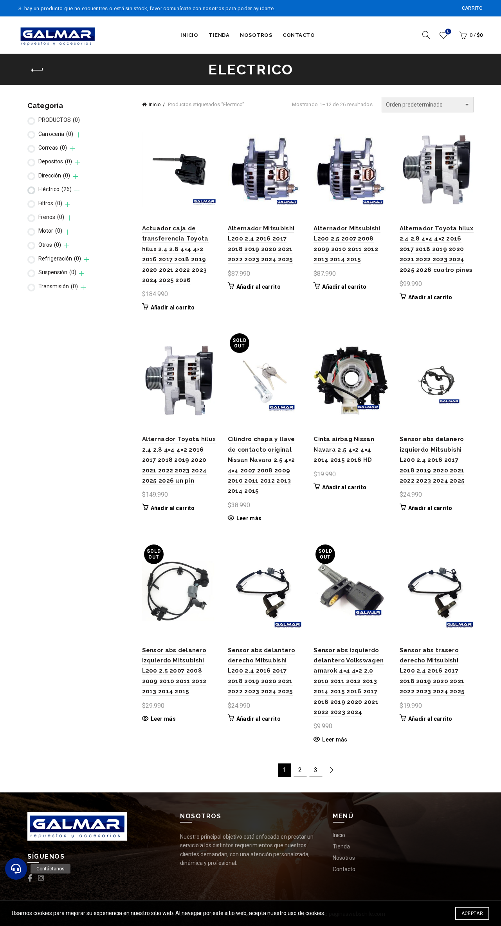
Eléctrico (55, 189)
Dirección (54, 175)
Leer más (248, 518)
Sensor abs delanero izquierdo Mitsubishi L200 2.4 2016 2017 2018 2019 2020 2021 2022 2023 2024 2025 (432, 460)
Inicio (189, 35)
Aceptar (472, 913)
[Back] (37, 70)
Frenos (51, 217)
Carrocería (55, 134)
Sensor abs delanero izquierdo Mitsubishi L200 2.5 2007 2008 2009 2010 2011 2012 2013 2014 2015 (174, 671)
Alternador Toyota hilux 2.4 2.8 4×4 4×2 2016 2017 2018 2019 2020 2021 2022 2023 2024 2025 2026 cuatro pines (437, 249)
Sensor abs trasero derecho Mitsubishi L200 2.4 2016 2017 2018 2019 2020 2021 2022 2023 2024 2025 (432, 671)
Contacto (299, 35)
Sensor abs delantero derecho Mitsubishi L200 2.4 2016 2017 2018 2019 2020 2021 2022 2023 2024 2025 (261, 671)
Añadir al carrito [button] (173, 307)
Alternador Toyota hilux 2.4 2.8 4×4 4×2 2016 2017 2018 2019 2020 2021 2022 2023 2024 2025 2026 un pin (179, 460)
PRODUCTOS (59, 120)
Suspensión (57, 272)
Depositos (55, 161)
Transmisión (58, 286)
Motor (50, 231)
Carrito (472, 8)
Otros (49, 245)
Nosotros (256, 35)
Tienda (219, 35)
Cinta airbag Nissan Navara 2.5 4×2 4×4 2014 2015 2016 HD (344, 449)
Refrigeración (59, 258)
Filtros (50, 203)
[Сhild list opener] (78, 134)
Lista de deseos (448, 31)
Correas (52, 148)
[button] (16, 869)
